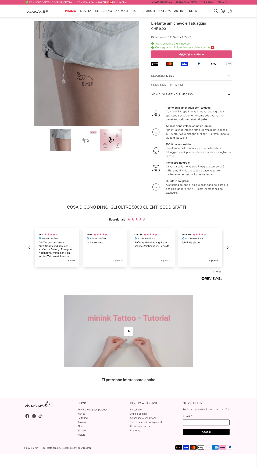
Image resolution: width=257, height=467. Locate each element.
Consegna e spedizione (167, 85)
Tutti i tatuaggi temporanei (92, 409)
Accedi (206, 431)
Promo (70, 11)
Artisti (180, 11)
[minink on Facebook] (27, 417)
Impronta (135, 430)
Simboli (149, 11)
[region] (128, 248)
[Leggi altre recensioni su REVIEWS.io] (211, 279)
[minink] (37, 11)
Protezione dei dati (140, 426)
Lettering (103, 11)
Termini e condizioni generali (146, 422)
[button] (29, 248)
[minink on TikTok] (40, 417)
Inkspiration (136, 409)
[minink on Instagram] (34, 417)
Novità (85, 11)
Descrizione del (162, 75)
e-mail (187, 416)
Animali (121, 11)
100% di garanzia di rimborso (172, 94)
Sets (193, 11)
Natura (164, 11)
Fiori (135, 11)
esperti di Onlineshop (81, 448)
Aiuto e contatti (138, 413)
